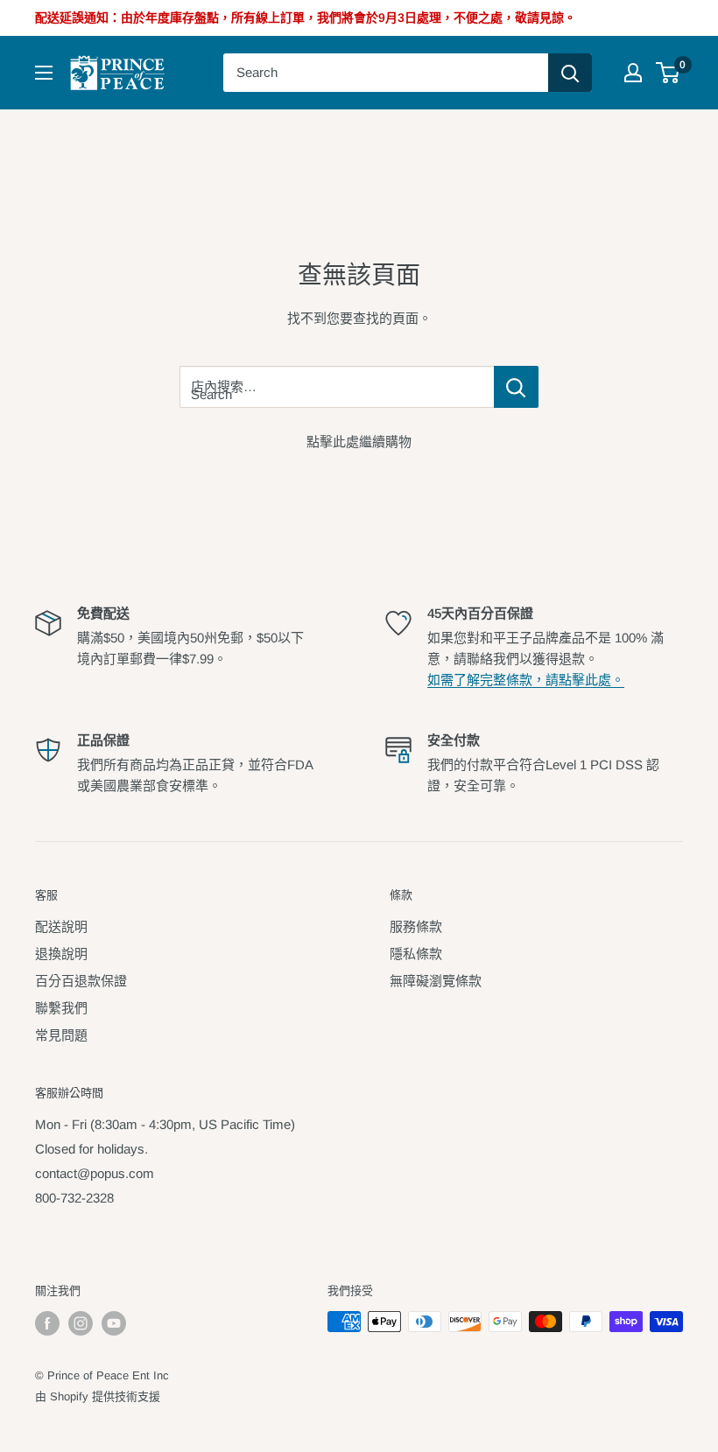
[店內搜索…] (516, 387)
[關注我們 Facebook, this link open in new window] (47, 1323)
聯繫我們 (61, 1007)
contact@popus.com (94, 1173)
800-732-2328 (74, 1197)
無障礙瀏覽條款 (436, 980)
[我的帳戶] (633, 72)
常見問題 (61, 1035)
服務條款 (416, 926)
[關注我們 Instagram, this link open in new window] (80, 1323)
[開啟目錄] (44, 73)
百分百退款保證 (81, 980)
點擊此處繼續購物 (359, 441)
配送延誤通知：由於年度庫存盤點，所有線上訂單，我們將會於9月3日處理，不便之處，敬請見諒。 (305, 18)
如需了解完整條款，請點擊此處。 (525, 679)
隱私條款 (416, 953)
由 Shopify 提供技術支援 (97, 1396)
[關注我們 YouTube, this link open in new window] (114, 1323)
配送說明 (61, 926)
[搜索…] (570, 72)
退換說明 (61, 953)
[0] (668, 72)
